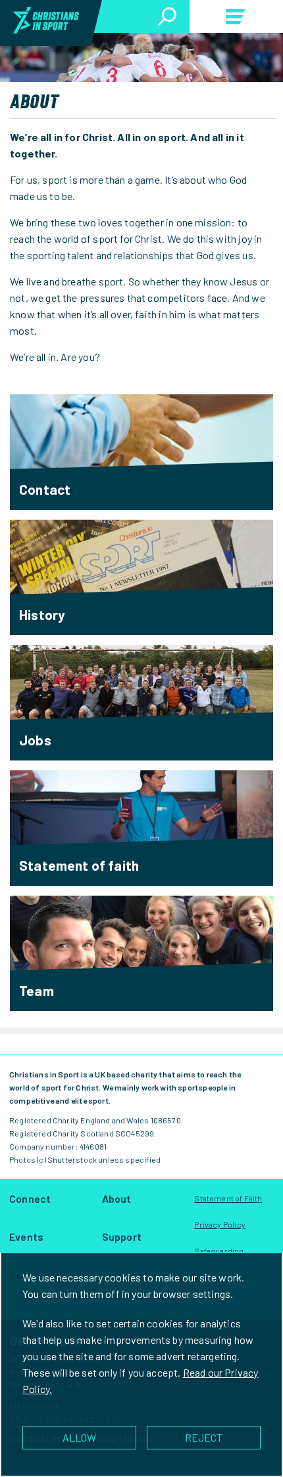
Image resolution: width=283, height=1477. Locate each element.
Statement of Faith (228, 1198)
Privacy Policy (219, 1224)
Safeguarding (219, 1250)
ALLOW (79, 1437)
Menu (236, 19)
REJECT (203, 1437)
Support (122, 1236)
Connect (30, 1198)
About (117, 1198)
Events (26, 1236)
